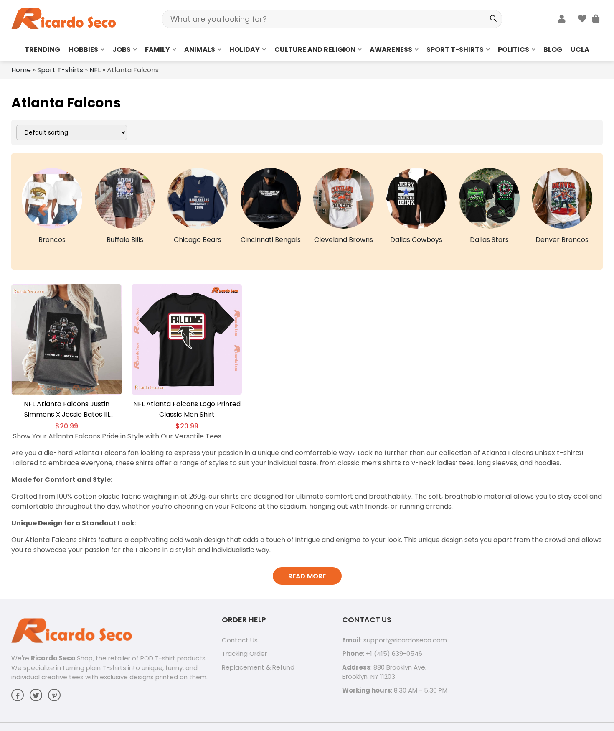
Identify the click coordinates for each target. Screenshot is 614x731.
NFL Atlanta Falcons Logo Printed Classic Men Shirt (187, 409)
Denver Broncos (562, 240)
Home (21, 70)
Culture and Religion (314, 49)
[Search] (493, 19)
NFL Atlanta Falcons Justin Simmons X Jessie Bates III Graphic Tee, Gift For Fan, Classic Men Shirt (67, 409)
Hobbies (83, 49)
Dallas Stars (489, 240)
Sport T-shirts (455, 49)
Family (157, 49)
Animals (199, 49)
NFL (95, 70)
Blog (552, 49)
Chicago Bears (197, 240)
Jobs (121, 49)
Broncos (52, 240)
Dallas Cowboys (416, 240)
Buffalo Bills (125, 240)
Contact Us (240, 640)
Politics (513, 49)
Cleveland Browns (343, 240)
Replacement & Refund (258, 667)
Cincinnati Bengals (271, 240)
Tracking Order (244, 653)
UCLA (580, 49)
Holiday (244, 49)
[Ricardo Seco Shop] (63, 18)
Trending (42, 49)
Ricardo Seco (53, 658)
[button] (41, 209)
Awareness (391, 49)
